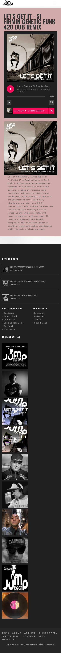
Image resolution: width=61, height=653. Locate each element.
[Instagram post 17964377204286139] (15, 605)
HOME (5, 633)
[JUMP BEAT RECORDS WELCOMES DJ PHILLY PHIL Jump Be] (15, 550)
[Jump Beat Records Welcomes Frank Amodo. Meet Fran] (15, 384)
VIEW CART (8, 639)
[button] (51, 111)
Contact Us (9, 319)
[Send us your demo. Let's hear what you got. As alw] (15, 356)
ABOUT (16, 633)
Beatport (8, 326)
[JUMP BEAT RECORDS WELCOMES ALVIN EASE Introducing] (15, 522)
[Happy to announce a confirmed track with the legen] (15, 494)
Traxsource (9, 329)
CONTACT (29, 636)
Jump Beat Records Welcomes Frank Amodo (27, 267)
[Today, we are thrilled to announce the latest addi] (15, 467)
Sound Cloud (10, 316)
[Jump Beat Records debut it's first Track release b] (15, 439)
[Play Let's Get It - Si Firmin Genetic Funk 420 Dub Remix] (10, 89)
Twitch (37, 319)
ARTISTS (30, 633)
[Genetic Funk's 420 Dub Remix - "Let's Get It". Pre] (15, 411)
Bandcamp (9, 313)
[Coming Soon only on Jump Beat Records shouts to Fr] (15, 578)
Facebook (39, 313)
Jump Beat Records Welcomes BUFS (24, 295)
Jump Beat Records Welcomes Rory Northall (28, 281)
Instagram (39, 316)
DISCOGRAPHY (48, 633)
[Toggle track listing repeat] (9, 102)
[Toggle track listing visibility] (51, 102)
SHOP (42, 636)
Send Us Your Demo (14, 323)
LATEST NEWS (10, 636)
